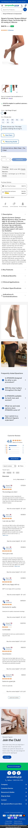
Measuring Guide (11, 142)
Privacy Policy (9, 821)
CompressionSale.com (16, 812)
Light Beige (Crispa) (2, 113)
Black (5, 113)
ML (17, 120)
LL (3, 122)
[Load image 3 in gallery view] (14, 88)
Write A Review (14, 458)
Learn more (6, 105)
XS (8, 122)
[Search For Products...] (25, 9)
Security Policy (8, 823)
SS (3, 120)
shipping (9, 472)
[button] (14, 826)
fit (13, 472)
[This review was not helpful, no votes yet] (23, 508)
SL (8, 120)
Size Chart (8, 135)
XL (12, 122)
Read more (5, 535)
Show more (5, 476)
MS (12, 120)
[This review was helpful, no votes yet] (21, 641)
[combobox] (19, 479)
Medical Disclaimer (18, 823)
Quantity (3, 156)
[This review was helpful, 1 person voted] (21, 508)
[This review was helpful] (21, 572)
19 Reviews (11, 30)
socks (17, 472)
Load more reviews (14, 697)
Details (23, 169)
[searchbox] (8, 466)
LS (21, 120)
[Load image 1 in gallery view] (5, 88)
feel (4, 472)
